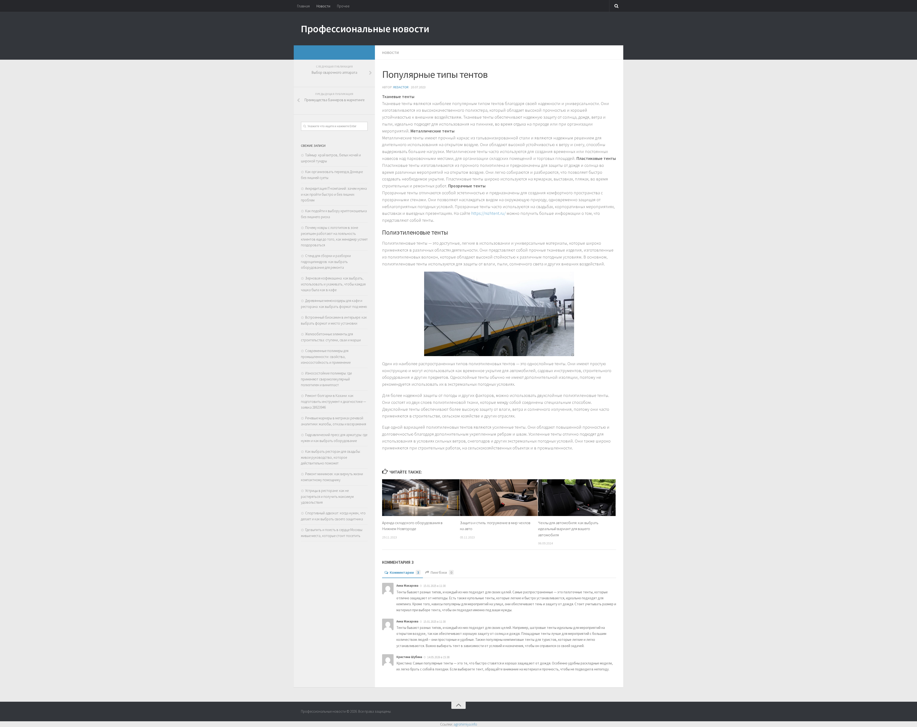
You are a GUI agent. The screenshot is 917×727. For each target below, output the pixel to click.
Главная (303, 6)
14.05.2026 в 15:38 (438, 657)
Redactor (401, 87)
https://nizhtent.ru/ (488, 213)
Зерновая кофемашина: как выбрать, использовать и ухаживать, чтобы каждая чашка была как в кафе (333, 284)
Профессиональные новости (365, 28)
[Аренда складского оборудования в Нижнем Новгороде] (421, 497)
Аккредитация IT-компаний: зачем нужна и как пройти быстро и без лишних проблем (334, 194)
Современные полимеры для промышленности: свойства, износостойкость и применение (326, 356)
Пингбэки (441, 572)
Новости (323, 6)
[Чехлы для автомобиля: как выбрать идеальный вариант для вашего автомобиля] (577, 497)
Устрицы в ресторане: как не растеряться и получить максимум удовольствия (327, 496)
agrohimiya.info (465, 724)
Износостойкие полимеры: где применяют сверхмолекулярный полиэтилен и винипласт (326, 379)
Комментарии (404, 572)
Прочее (343, 6)
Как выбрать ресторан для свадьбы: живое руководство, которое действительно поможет (331, 457)
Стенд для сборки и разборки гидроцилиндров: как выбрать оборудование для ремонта (326, 261)
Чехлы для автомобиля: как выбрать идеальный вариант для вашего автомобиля (568, 528)
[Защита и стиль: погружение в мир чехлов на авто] (499, 497)
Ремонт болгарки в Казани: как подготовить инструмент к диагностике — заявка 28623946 (333, 401)
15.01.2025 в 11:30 (434, 586)
